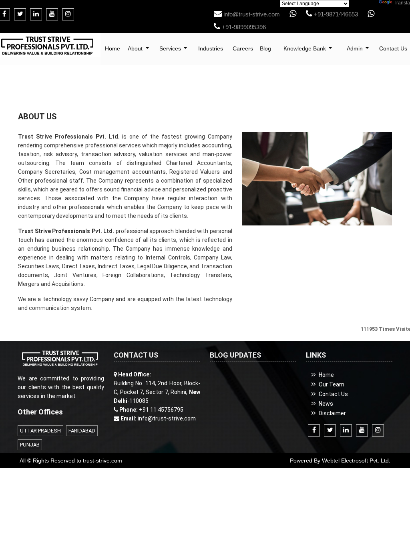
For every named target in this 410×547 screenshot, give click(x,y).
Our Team (331, 384)
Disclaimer (332, 413)
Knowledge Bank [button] (305, 48)
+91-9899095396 (243, 27)
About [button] (136, 48)
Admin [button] (355, 48)
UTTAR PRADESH (40, 431)
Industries (210, 48)
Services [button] (171, 48)
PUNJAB (30, 445)
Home (112, 48)
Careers (243, 48)
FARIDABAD (81, 431)
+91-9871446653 (335, 14)
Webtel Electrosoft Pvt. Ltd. (356, 460)
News (326, 403)
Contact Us (333, 394)
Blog (265, 48)
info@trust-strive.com (251, 14)
